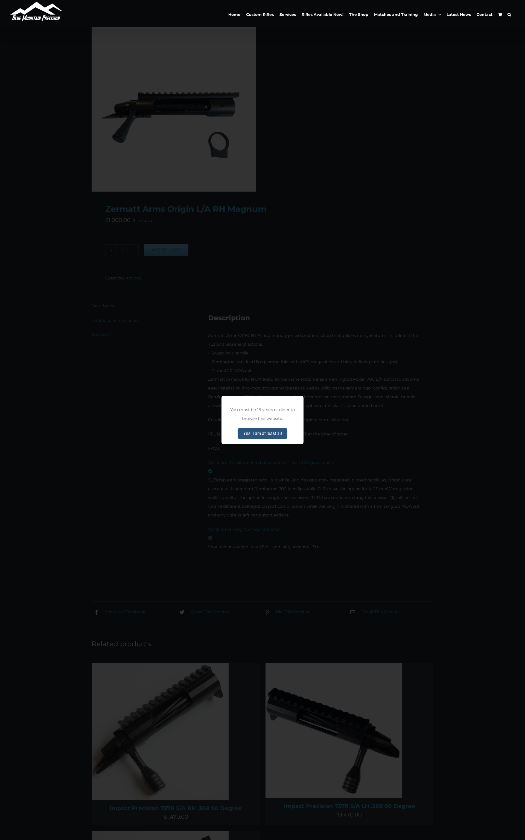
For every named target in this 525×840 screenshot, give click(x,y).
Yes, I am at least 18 (262, 433)
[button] (509, 14)
